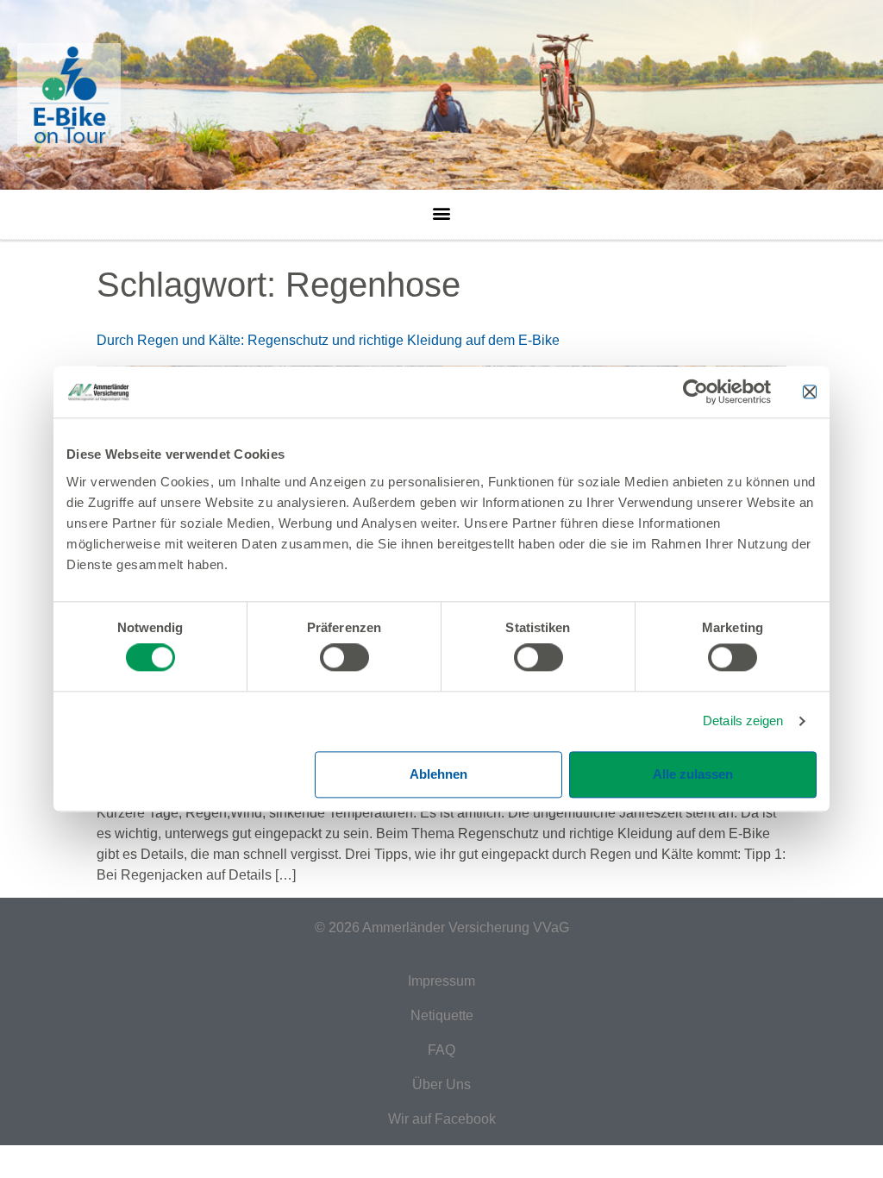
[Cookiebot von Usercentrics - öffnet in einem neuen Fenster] (695, 391)
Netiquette (441, 1015)
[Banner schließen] (810, 391)
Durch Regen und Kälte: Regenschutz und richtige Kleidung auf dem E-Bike (328, 340)
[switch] (344, 658)
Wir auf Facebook (442, 1119)
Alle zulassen (693, 774)
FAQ (441, 1050)
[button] (442, 209)
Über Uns (441, 1084)
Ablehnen (438, 774)
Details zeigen (743, 721)
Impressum (441, 981)
